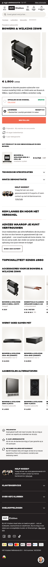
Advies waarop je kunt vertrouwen (21, 226)
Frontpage (5, 20)
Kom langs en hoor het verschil (20, 213)
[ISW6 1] (21, 55)
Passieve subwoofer (10, 25)
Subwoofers (23, 20)
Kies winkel (11, 102)
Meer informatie (40, 2)
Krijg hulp (19, 199)
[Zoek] (5, 14)
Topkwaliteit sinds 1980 (23, 237)
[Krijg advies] (41, 560)
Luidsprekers (14, 20)
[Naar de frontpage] (16, 8)
